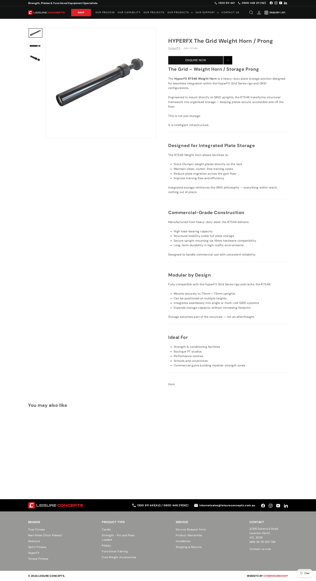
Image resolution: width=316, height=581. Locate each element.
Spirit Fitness (37, 547)
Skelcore (34, 541)
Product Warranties (189, 535)
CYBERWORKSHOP (276, 576)
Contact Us (231, 12)
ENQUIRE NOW (195, 60)
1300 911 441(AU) (149, 505)
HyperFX (174, 48)
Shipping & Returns (189, 547)
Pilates (106, 545)
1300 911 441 (226, 3)
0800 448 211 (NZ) (254, 3)
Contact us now (260, 549)
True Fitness (36, 529)
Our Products (179, 12)
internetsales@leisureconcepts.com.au (227, 505)
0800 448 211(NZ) (175, 505)
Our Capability (129, 12)
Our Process (105, 12)
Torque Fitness (38, 559)
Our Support (206, 12)
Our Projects (154, 12)
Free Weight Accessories (119, 557)
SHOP (81, 12)
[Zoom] (101, 83)
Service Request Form (191, 529)
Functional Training (115, 551)
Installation (183, 541)
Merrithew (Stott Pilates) (45, 535)
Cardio (106, 529)
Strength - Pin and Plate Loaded (118, 538)
